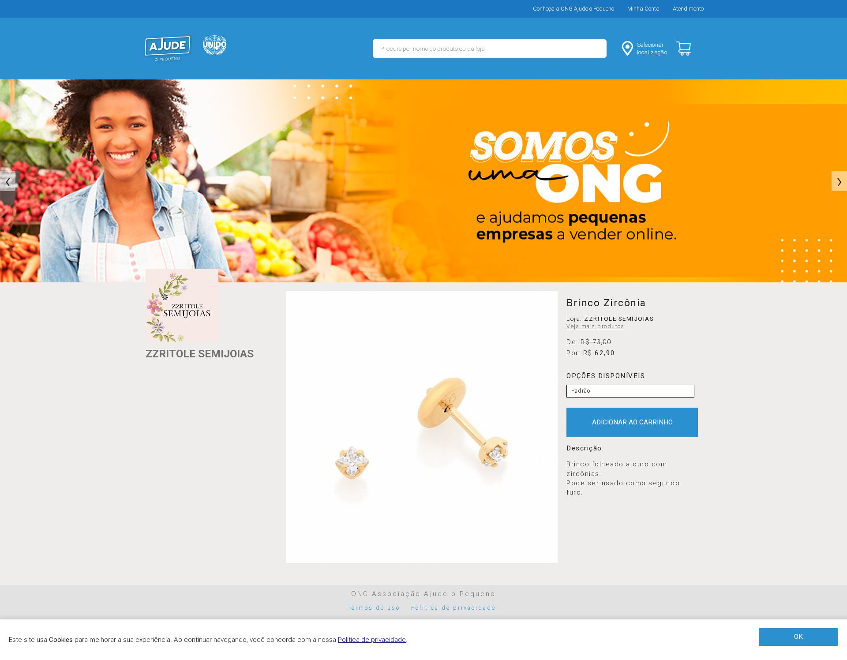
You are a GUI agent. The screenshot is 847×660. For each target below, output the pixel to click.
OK (798, 637)
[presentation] (7, 181)
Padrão (580, 391)
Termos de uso (374, 607)
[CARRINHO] (691, 48)
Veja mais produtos (595, 326)
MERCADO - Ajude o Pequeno (167, 48)
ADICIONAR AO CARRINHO (632, 422)
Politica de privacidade (453, 607)
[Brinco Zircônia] (422, 427)
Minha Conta (643, 8)
